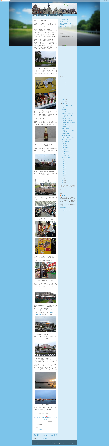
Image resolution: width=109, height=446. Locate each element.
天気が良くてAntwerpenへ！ (68, 113)
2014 (62, 92)
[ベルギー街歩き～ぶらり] (60, 189)
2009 (62, 180)
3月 (63, 171)
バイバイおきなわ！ (66, 135)
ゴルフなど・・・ (66, 143)
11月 (63, 101)
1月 (63, 175)
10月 (63, 103)
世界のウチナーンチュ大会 (68, 137)
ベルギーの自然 (63, 26)
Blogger (71, 443)
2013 (62, 94)
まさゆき (63, 195)
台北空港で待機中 (66, 133)
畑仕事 (63, 153)
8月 (63, 162)
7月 (63, 163)
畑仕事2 (64, 149)
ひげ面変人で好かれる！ (67, 155)
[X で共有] (39, 424)
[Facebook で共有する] (40, 424)
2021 (62, 78)
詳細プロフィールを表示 (65, 207)
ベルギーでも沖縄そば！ (67, 120)
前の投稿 (54, 435)
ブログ (35, 15)
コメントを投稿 (38, 429)
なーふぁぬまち (65, 147)
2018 (62, 84)
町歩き (40, 15)
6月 (63, 165)
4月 (63, 169)
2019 (62, 82)
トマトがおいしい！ (66, 118)
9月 (63, 160)
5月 (63, 167)
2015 (62, 90)
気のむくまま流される (67, 151)
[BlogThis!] (38, 424)
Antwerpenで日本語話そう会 (68, 122)
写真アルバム (59, 15)
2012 (62, 96)
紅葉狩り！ (64, 109)
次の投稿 (37, 435)
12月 (63, 99)
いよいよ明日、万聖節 (67, 105)
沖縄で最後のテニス (66, 141)
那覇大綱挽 (64, 145)
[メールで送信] (37, 424)
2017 (62, 86)
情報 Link (44, 15)
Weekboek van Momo (64, 28)
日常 (63, 107)
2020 (62, 80)
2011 (62, 98)
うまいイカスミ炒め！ (67, 139)
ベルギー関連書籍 (51, 15)
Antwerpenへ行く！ (66, 126)
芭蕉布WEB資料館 (64, 19)
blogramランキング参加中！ (66, 210)
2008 (62, 182)
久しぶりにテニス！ (66, 124)
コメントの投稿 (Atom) (41, 438)
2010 (62, 178)
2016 (62, 88)
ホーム (45, 435)
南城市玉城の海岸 (66, 157)
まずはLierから (65, 128)
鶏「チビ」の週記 (64, 21)
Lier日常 (64, 111)
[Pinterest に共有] (41, 424)
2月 (63, 173)
